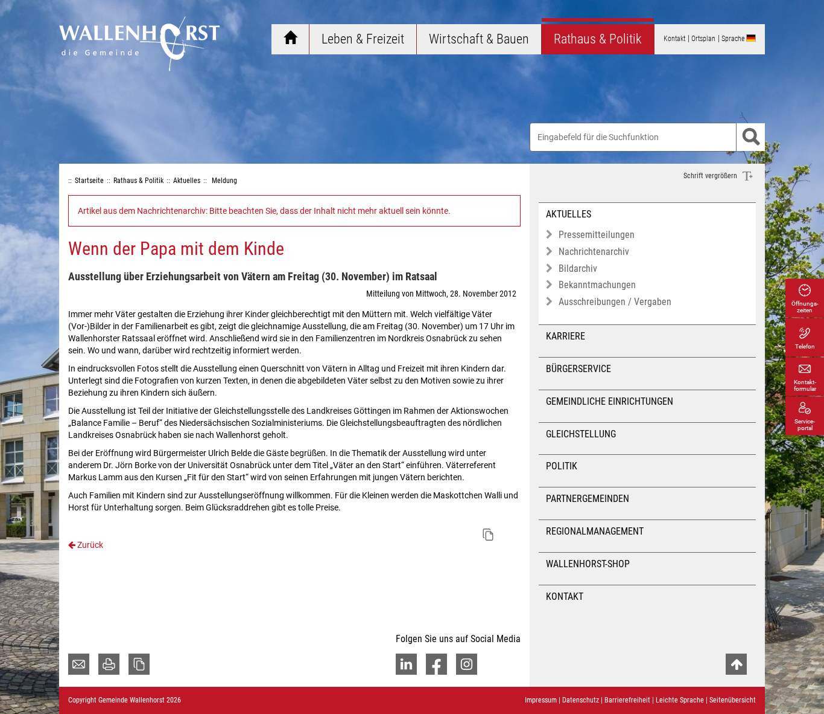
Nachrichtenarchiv (594, 251)
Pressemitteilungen (597, 234)
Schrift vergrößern (711, 176)
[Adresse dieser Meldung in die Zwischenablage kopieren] (488, 534)
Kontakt (564, 596)
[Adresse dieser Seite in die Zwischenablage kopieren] (139, 664)
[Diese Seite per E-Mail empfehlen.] (78, 664)
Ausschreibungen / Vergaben (615, 301)
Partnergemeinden (587, 498)
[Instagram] (466, 664)
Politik (561, 466)
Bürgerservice (578, 369)
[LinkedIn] (406, 664)
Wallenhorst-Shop (588, 564)
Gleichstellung (581, 434)
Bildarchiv (578, 268)
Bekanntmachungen (597, 285)
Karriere (565, 336)
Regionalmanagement (595, 531)
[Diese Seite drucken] (108, 664)
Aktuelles (568, 214)
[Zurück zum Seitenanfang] (736, 664)
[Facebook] (436, 664)
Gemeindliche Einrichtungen (609, 401)
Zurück (89, 545)
